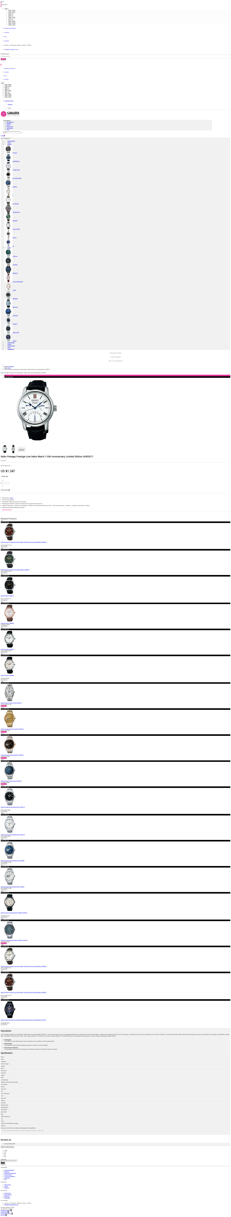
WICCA (14, 237)
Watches (9, 123)
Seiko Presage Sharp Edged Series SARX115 (13, 834)
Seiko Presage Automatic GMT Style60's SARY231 (14, 913)
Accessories (10, 126)
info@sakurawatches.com (11, 49)
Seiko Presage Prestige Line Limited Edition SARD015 (15, 569)
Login (9, 108)
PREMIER (15, 298)
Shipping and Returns (10, 28)
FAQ (5, 36)
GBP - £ (10, 16)
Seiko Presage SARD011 (7, 595)
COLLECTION (16, 170)
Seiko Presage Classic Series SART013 (11, 703)
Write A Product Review (7, 1147)
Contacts (6, 32)
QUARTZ (15, 324)
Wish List (6, 1196)
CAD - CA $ (11, 12)
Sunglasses (10, 128)
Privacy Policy (8, 1175)
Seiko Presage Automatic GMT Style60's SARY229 (14, 940)
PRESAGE (15, 307)
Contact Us (7, 1178)
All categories (10, 122)
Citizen (9, 144)
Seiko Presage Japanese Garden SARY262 (12, 755)
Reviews (6, 41)
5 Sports (15, 256)
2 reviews (3, 460)
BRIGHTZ (15, 273)
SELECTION (16, 332)
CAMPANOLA (16, 161)
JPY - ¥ (10, 19)
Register (10, 104)
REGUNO (15, 220)
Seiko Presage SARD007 (7, 649)
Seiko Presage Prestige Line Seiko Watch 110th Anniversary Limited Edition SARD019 (23, 542)
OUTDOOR (16, 204)
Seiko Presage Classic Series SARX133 (11, 781)
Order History (8, 1195)
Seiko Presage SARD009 (7, 675)
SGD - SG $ (11, 23)
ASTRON (15, 264)
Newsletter (7, 1198)
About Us (6, 1171)
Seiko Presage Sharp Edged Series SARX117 (13, 807)
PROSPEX (15, 315)
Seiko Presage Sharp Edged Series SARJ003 (12, 860)
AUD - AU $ (11, 10)
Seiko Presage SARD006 (7, 623)
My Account (7, 1193)
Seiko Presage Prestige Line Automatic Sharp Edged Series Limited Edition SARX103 (23, 1020)
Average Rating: (8, 1143)
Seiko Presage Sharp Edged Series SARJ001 (12, 887)
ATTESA (15, 153)
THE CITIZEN (16, 229)
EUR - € (10, 14)
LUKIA (14, 290)
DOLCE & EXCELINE (18, 281)
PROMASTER (16, 212)
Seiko (9, 247)
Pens (8, 129)
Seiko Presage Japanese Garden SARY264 (12, 729)
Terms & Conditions (9, 1176)
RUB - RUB (11, 21)
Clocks (8, 125)
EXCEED (15, 187)
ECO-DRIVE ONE (17, 178)
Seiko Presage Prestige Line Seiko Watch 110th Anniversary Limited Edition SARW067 (24, 966)
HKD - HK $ (11, 17)
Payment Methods (9, 1170)
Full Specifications (7, 509)
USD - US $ (11, 25)
